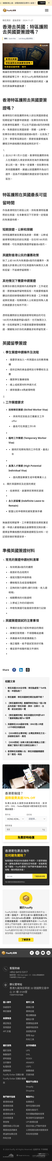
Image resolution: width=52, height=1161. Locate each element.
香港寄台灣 (8, 1109)
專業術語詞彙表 (10, 1130)
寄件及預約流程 (33, 1105)
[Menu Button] (46, 10)
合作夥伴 (7, 1062)
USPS (28, 1066)
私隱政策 (7, 1066)
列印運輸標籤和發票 (35, 1113)
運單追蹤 (30, 1011)
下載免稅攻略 (39, 876)
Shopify (29, 1086)
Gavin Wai (12, 38)
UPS (28, 1050)
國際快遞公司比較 (11, 1126)
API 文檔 (7, 1031)
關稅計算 (30, 1019)
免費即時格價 (26, 837)
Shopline (30, 1090)
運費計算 (30, 1007)
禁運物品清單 (32, 1023)
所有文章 (7, 1138)
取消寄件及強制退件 (35, 1117)
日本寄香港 (8, 1117)
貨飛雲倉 (7, 1027)
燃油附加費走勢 (10, 1134)
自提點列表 (31, 1031)
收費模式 (30, 1101)
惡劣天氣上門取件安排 (36, 1126)
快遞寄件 (7, 1007)
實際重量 (8, 825)
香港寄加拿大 (9, 1113)
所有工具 (30, 1039)
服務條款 (7, 1070)
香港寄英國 (8, 1105)
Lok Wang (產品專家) (26, 38)
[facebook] (14, 670)
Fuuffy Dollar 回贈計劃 (13, 1074)
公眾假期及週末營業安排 (37, 1130)
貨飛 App (30, 1035)
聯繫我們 (7, 1054)
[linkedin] (21, 670)
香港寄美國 (8, 1101)
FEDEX (29, 1058)
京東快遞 (30, 1074)
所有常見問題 (32, 1134)
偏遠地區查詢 (32, 1027)
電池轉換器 (31, 1015)
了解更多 (42, 3)
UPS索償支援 (32, 1121)
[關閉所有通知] (48, 2)
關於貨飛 (7, 1050)
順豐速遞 (30, 1070)
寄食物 (6, 1121)
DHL (28, 1054)
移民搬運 (7, 1011)
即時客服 (7, 1058)
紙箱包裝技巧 (32, 1109)
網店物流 (7, 1023)
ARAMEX (30, 1062)
